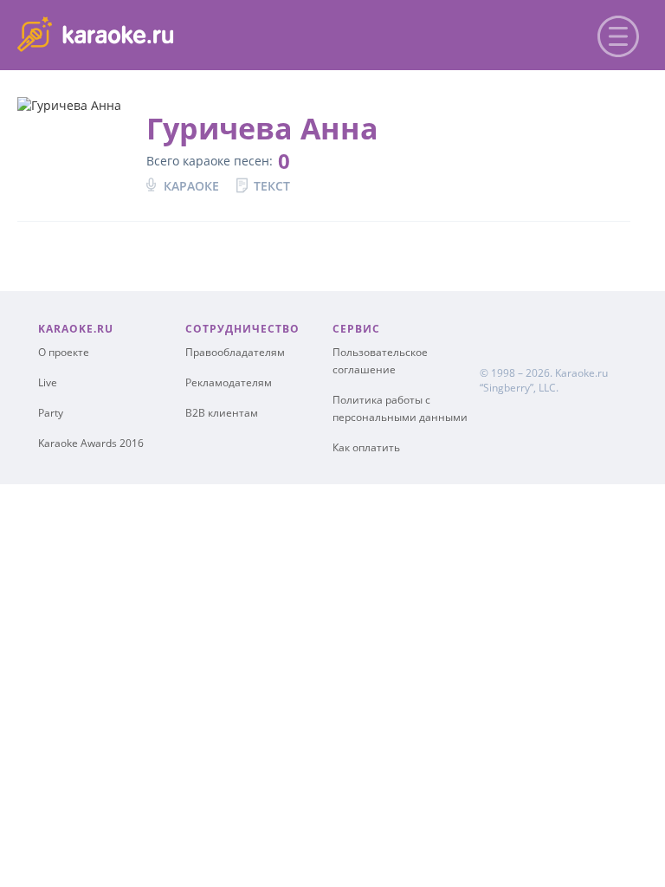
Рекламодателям (228, 382)
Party (50, 412)
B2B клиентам (221, 412)
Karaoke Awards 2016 (91, 443)
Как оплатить (366, 447)
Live (47, 382)
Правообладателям (235, 352)
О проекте (63, 352)
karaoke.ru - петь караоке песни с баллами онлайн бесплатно (157, 33)
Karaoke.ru (581, 373)
